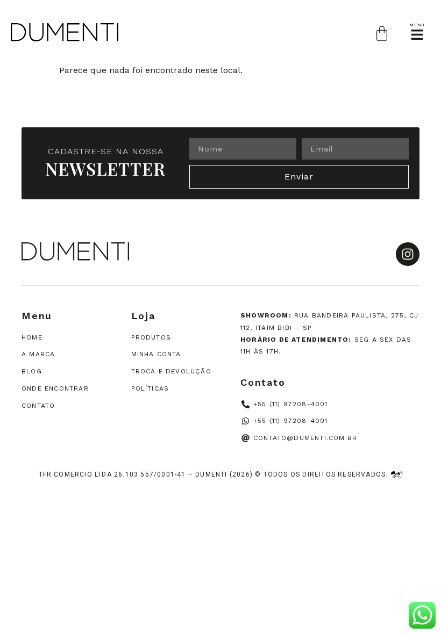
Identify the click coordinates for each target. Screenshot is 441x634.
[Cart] (382, 33)
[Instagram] (407, 254)
